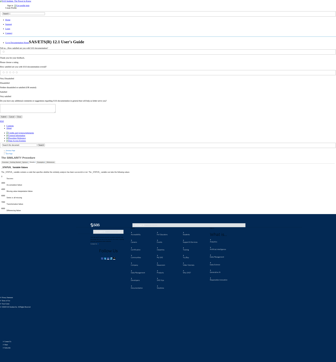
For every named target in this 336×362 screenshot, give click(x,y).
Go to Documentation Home (17, 43)
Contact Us (7, 341)
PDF (2, 121)
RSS (114, 258)
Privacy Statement (7, 297)
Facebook (102, 258)
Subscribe (7, 348)
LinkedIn (108, 258)
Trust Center (5, 304)
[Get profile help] (22, 5)
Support (8, 24)
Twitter (105, 258)
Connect (8, 33)
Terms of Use (6, 301)
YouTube (111, 258)
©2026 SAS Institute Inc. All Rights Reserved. (16, 307)
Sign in (10, 5)
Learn (7, 29)
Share (6, 345)
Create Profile (11, 8)
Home (7, 20)
